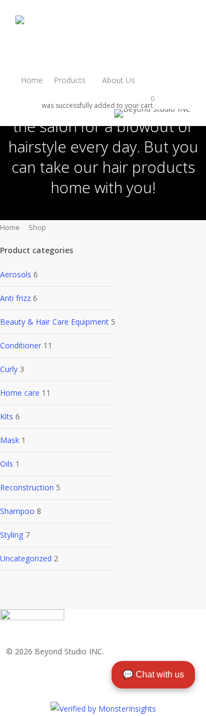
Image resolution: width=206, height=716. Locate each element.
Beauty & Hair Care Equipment (54, 321)
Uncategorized (26, 558)
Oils (6, 463)
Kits (6, 416)
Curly (9, 369)
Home (10, 227)
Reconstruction (27, 487)
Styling (11, 534)
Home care (20, 392)
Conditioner (20, 345)
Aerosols (15, 274)
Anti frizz (15, 298)
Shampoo (17, 511)
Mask (9, 440)
